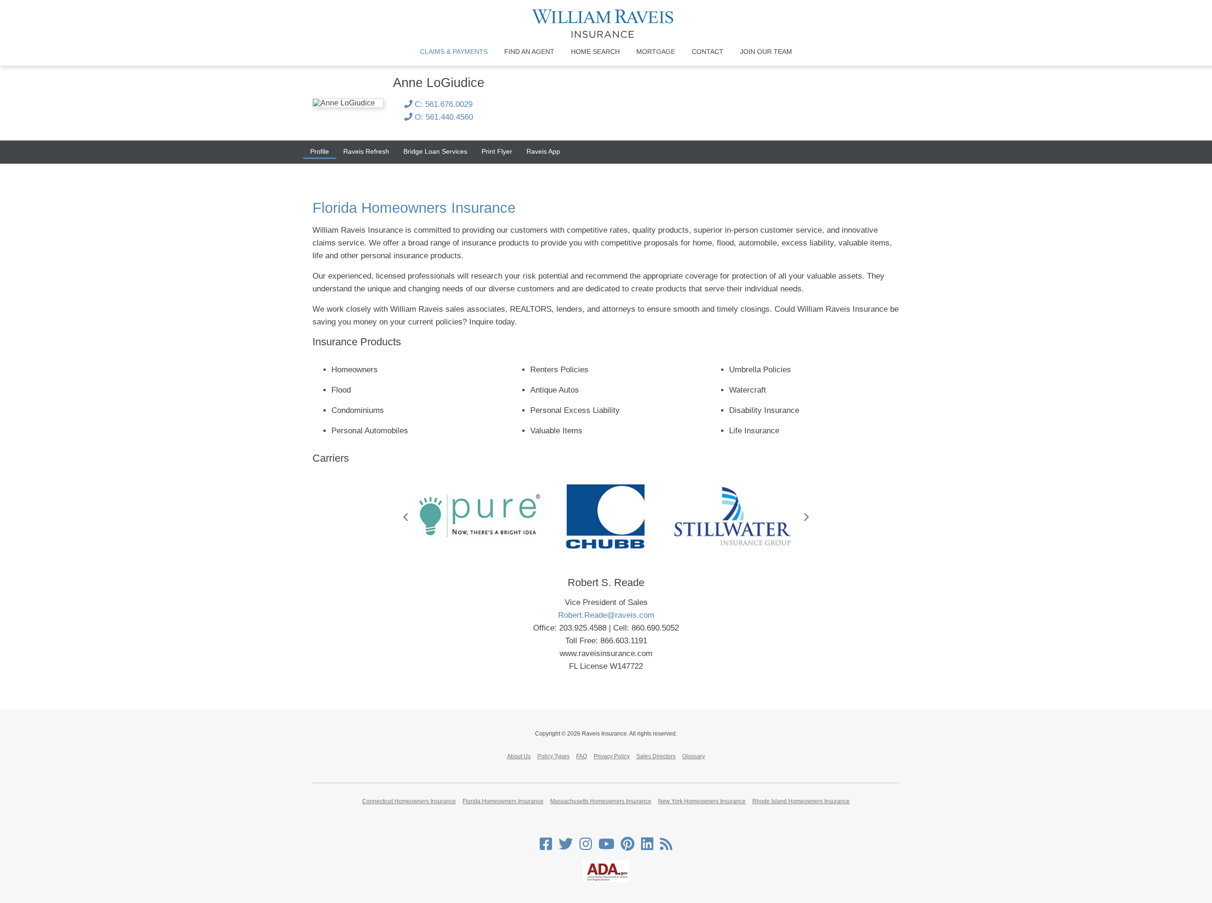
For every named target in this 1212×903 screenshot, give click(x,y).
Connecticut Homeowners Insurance (409, 801)
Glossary (693, 756)
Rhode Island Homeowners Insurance (801, 801)
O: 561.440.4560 (442, 117)
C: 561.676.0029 (442, 104)
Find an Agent (529, 51)
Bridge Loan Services (435, 151)
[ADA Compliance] (606, 880)
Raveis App (543, 151)
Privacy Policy (612, 756)
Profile (319, 151)
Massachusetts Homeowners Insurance (600, 801)
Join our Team (766, 51)
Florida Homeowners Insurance (503, 801)
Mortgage (655, 51)
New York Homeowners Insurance (702, 801)
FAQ (581, 756)
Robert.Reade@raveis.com (606, 615)
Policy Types (553, 756)
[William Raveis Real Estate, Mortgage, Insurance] (606, 23)
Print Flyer (496, 151)
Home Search (595, 51)
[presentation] (406, 515)
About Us (519, 756)
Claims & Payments (454, 51)
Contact (707, 51)
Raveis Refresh (366, 151)
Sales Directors (656, 756)
